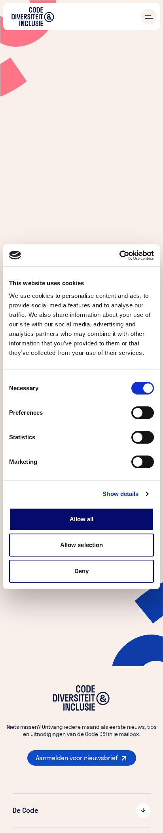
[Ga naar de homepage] (32, 16)
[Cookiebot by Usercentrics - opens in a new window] (119, 255)
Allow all (82, 519)
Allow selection (81, 544)
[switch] (142, 412)
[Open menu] (149, 17)
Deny (81, 571)
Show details (120, 493)
